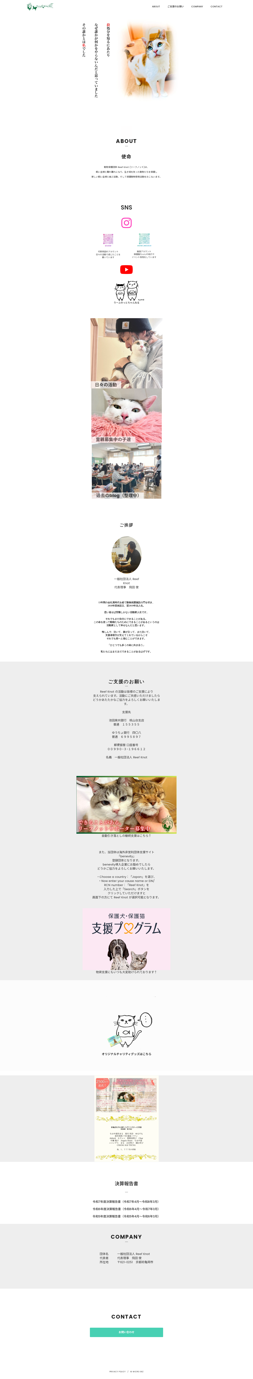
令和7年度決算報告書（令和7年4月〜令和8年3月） (126, 1202)
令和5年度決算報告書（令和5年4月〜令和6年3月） (126, 1216)
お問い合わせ (126, 1332)
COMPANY (197, 6)
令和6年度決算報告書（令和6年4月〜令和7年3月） (126, 1209)
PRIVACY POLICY (118, 1372)
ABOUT (156, 6)
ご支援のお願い (175, 6)
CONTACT (216, 6)
